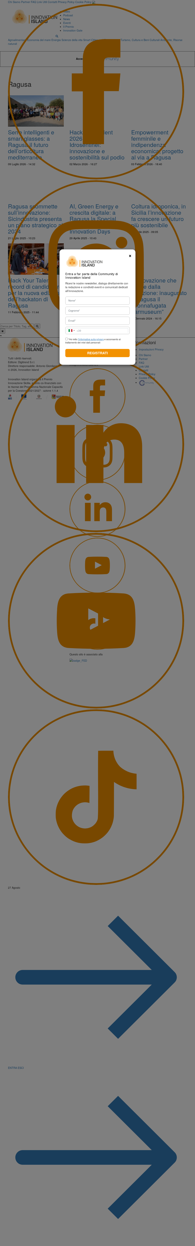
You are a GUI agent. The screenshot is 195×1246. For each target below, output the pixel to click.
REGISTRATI (97, 352)
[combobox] (74, 330)
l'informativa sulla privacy (91, 339)
